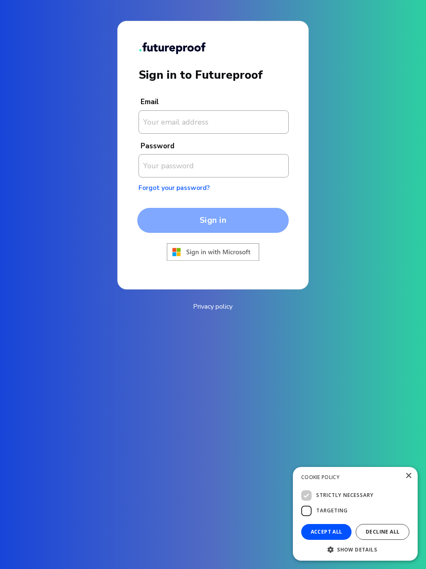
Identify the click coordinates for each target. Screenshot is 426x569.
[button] (355, 548)
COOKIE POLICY (320, 477)
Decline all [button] (382, 531)
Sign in (213, 220)
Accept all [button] (326, 531)
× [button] (408, 476)
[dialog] (355, 514)
